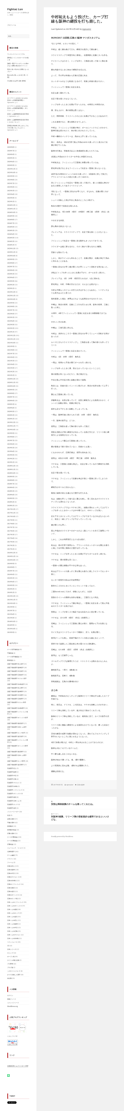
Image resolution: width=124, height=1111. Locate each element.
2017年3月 (10, 542)
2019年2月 (10, 459)
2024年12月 (11, 205)
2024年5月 (10, 230)
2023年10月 (11, 256)
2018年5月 (10, 491)
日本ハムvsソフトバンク (15, 902)
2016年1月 (10, 592)
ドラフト (10, 859)
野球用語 (10, 660)
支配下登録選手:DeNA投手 (16, 684)
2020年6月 (10, 401)
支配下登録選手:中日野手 (15, 695)
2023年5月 (10, 274)
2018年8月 (10, 480)
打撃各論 (10, 844)
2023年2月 (10, 285)
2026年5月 (10, 158)
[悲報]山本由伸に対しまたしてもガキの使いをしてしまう (18, 127)
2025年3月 (10, 198)
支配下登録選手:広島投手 (15, 675)
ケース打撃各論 (12, 837)
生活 (8, 815)
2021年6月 (10, 357)
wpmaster (86, 29)
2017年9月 (10, 520)
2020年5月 (10, 404)
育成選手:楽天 (11, 808)
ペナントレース (12, 942)
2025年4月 (10, 194)
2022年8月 (10, 306)
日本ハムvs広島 (12, 931)
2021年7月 (10, 354)
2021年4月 (10, 364)
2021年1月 (10, 375)
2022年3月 (10, 325)
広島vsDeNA (11, 881)
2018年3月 (10, 498)
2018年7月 (10, 484)
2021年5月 (10, 361)
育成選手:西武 (11, 797)
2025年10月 (11, 172)
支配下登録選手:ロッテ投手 (16, 733)
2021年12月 (11, 335)
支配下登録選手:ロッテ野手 (16, 761)
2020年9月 (10, 390)
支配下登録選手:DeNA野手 (16, 708)
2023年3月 (10, 281)
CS (8, 946)
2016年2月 (10, 589)
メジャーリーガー (13, 812)
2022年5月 (10, 317)
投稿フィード (11, 999)
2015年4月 (10, 614)
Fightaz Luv (15, 9)
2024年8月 (10, 220)
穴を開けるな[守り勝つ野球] (16, 81)
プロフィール (11, 25)
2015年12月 (11, 596)
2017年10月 (11, 516)
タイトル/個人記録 (13, 960)
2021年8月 (10, 350)
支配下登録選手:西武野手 (15, 752)
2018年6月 (10, 487)
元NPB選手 (11, 852)
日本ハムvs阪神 (12, 924)
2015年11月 (11, 600)
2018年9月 (10, 477)
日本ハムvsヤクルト (13, 935)
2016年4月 (10, 582)
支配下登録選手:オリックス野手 (17, 746)
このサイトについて (13, 971)
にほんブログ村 (12, 1044)
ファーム (10, 862)
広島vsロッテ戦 (12, 899)
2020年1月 (10, 419)
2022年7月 (10, 310)
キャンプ (10, 953)
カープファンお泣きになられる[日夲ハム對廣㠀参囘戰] (17, 99)
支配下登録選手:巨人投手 (15, 664)
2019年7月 (10, 440)
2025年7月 (10, 183)
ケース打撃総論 (12, 841)
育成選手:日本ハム (13, 801)
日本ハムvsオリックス (14, 906)
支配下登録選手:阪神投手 (15, 668)
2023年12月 (11, 248)
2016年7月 (10, 571)
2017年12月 (11, 509)
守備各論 (10, 653)
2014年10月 (11, 621)
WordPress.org (12, 1006)
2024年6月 (10, 227)
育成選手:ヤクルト (13, 783)
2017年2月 (10, 545)
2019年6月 (10, 444)
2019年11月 (11, 426)
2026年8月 (10, 147)
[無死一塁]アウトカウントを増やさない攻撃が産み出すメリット (18, 64)
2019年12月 (11, 422)
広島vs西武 (11, 888)
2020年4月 (10, 408)
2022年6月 (10, 314)
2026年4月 (10, 162)
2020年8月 (10, 393)
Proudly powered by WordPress (62, 836)
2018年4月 (10, 495)
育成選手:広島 (11, 779)
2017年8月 (10, 524)
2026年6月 (10, 154)
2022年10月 (11, 299)
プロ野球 (10, 964)
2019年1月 (10, 462)
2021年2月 (10, 372)
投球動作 (10, 826)
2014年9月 (10, 625)
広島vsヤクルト (12, 877)
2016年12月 (11, 553)
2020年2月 (10, 415)
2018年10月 (11, 473)
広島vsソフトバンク (13, 884)
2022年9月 (10, 303)
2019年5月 (10, 448)
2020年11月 (11, 382)
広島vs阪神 (11, 870)
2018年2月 (10, 502)
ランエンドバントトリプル (16, 54)
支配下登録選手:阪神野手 (15, 691)
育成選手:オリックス (14, 794)
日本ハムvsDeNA (13, 938)
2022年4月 (10, 321)
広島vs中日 (11, 873)
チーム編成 (11, 855)
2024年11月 (11, 209)
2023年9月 (10, 259)
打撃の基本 (11, 833)
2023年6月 (10, 270)
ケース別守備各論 (13, 649)
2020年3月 (10, 411)
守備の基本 (11, 823)
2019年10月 (11, 430)
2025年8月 (10, 180)
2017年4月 (10, 538)
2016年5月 (10, 578)
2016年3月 (10, 585)
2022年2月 (10, 328)
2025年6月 (10, 187)
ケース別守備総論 (13, 657)
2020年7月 (10, 397)
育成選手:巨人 (11, 768)
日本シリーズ (11, 949)
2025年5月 (10, 191)
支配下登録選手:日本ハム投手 (17, 727)
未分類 (9, 978)
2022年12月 (11, 292)
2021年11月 (11, 339)
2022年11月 (11, 296)
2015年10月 (11, 603)
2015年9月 (10, 607)
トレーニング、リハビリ (15, 848)
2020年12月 (11, 379)
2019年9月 (10, 433)
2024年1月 (10, 245)
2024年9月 (10, 216)
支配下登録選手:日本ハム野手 (17, 755)
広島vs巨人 (11, 866)
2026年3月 (10, 165)
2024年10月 (11, 212)
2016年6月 (10, 574)
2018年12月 (11, 466)
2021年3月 (10, 368)
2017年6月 (10, 531)
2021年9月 (10, 346)
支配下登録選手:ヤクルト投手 (17, 678)
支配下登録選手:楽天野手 (15, 765)
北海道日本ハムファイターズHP (17, 1066)
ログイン (10, 995)
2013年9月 (10, 632)
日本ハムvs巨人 (12, 920)
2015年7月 (10, 611)
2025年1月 (10, 201)
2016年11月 (11, 556)
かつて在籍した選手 (13, 975)
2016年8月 (10, 567)
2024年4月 (10, 234)
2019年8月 (10, 437)
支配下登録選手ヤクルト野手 (16, 702)
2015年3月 (10, 618)
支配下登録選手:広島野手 (15, 699)
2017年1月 (10, 549)
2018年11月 (11, 469)
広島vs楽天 (11, 891)
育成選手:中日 (11, 776)
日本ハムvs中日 (12, 928)
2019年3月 (10, 455)
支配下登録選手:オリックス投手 (17, 718)
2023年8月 (10, 263)
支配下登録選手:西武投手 (15, 723)
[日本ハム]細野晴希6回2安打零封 (18, 114)
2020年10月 (11, 386)
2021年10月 (11, 343)
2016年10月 (11, 560)
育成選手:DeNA (12, 786)
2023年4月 (10, 277)
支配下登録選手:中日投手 (15, 671)
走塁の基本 (11, 819)
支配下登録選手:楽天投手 (15, 736)
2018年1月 (10, 506)
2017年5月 (10, 535)
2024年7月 (10, 223)
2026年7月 (10, 151)
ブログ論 (10, 967)
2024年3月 (10, 238)
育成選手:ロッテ (12, 804)
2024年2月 (10, 241)
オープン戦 (11, 957)
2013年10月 (11, 629)
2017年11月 (11, 513)
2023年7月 (10, 267)
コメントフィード (13, 1003)
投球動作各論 (11, 830)
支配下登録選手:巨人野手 (15, 688)
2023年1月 (10, 288)
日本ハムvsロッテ (13, 913)
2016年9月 (10, 564)
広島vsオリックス (13, 895)
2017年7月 (10, 527)
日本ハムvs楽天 (12, 917)
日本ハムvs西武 (12, 909)
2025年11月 (11, 169)
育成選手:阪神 (11, 772)
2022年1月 (10, 332)
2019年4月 (10, 451)
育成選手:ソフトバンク (14, 790)
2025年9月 (10, 176)
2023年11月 (11, 252)
